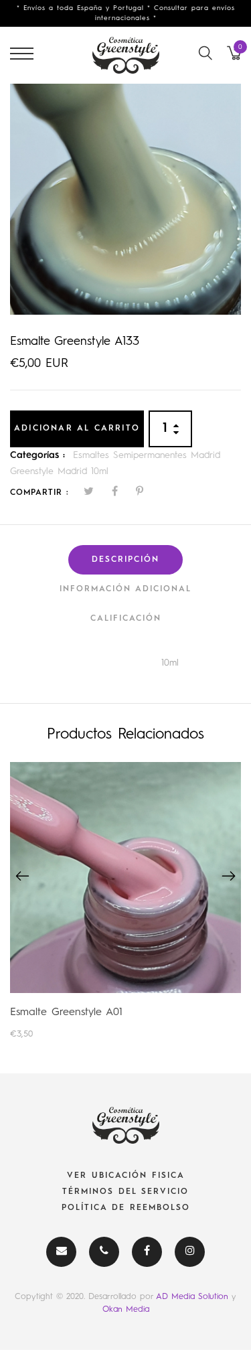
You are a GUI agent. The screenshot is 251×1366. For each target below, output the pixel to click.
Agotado (125, 877)
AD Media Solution (194, 1296)
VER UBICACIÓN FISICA (126, 1176)
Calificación (125, 619)
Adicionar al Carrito (77, 429)
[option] (125, 199)
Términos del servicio (125, 1192)
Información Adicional (125, 589)
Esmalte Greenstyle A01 (66, 1012)
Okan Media (125, 1309)
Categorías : (37, 455)
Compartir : (39, 493)
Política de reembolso (126, 1208)
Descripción (125, 560)
